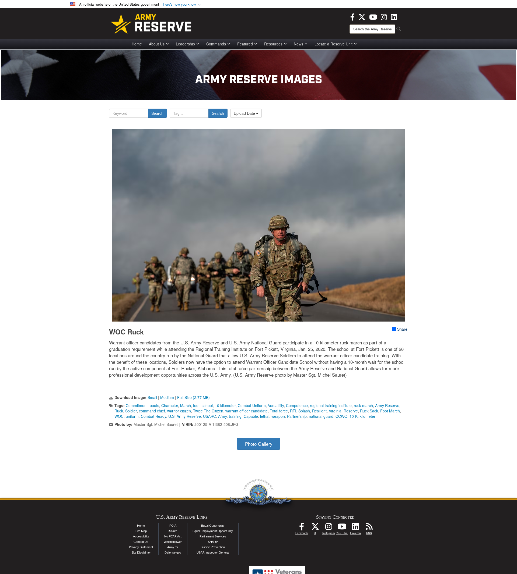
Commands (216, 44)
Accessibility (141, 536)
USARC (209, 416)
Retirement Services (213, 536)
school (207, 405)
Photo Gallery (258, 444)
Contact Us (141, 541)
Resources (273, 44)
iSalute (173, 531)
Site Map (141, 531)
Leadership (185, 44)
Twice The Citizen (208, 410)
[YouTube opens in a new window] (373, 16)
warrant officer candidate (246, 410)
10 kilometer (225, 405)
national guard (321, 416)
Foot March (390, 410)
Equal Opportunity (213, 525)
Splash (304, 410)
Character (169, 405)
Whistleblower (173, 541)
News (298, 44)
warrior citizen (179, 410)
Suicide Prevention (213, 547)
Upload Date (245, 113)
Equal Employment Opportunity (213, 531)
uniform (132, 416)
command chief (152, 410)
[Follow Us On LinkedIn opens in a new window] (355, 528)
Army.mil (172, 547)
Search (157, 113)
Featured (245, 44)
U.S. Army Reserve (184, 416)
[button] (182, 4)
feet (196, 405)
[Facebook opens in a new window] (352, 16)
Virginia (335, 410)
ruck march (363, 405)
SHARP (213, 541)
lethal (264, 416)
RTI (293, 410)
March (185, 405)
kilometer (367, 416)
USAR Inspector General (213, 552)
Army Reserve (387, 405)
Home (137, 44)
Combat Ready (153, 416)
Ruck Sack (369, 410)
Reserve (351, 410)
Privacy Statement (141, 547)
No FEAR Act (172, 536)
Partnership (297, 416)
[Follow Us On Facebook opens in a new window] (301, 528)
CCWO (341, 416)
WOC (119, 416)
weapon (278, 416)
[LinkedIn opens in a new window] (394, 16)
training (235, 416)
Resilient (319, 410)
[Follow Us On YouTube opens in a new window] (342, 528)
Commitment (137, 405)
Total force (279, 410)
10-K (354, 416)
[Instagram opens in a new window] (384, 16)
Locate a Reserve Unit (333, 44)
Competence (297, 405)
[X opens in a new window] (361, 16)
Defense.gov (173, 552)
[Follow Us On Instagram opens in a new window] (328, 528)
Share (402, 329)
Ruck (118, 410)
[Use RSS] (369, 528)
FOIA (172, 525)
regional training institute (331, 405)
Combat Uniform (252, 405)
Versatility (276, 405)
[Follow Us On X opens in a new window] (315, 528)
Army (222, 416)
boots (154, 405)
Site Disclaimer (141, 552)
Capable (251, 416)
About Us (157, 44)
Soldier (131, 410)
